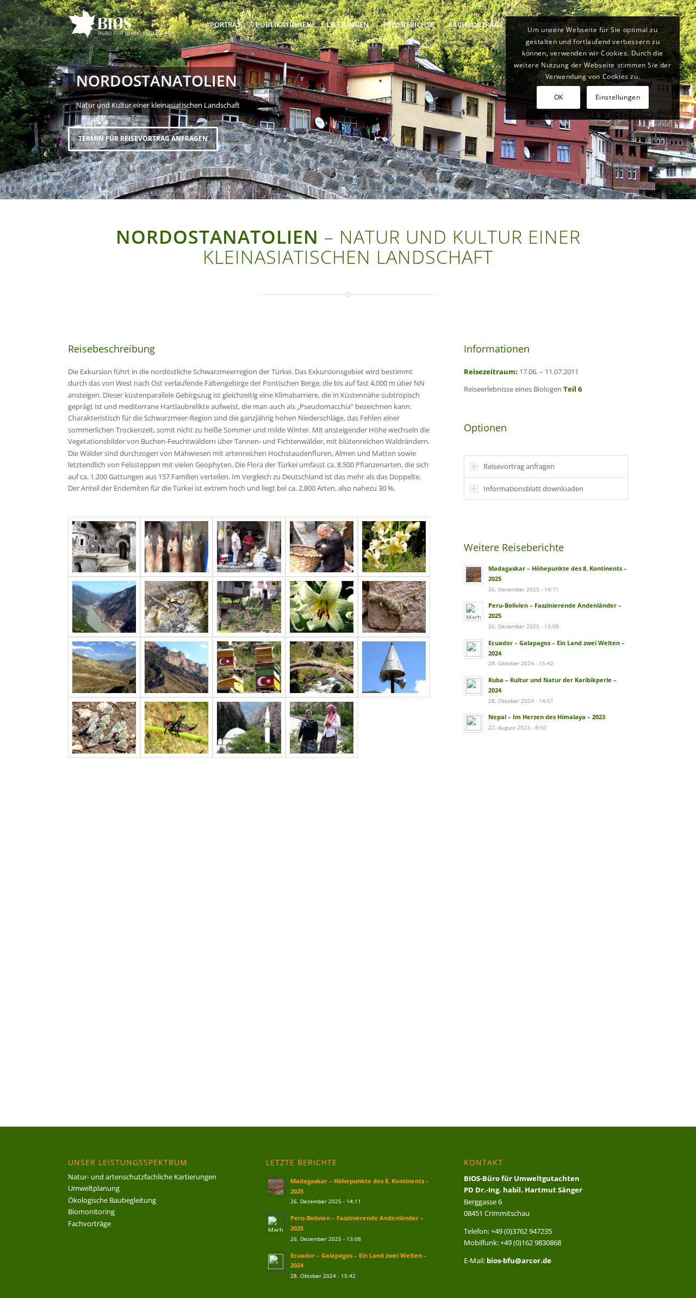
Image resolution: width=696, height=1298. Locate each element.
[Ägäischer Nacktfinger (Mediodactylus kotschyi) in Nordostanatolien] (394, 607)
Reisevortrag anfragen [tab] (519, 466)
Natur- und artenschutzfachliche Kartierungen (142, 1177)
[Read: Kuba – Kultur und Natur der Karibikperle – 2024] (473, 686)
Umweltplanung (94, 1188)
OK (558, 97)
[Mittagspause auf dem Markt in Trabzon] (321, 547)
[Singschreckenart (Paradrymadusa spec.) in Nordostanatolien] (176, 607)
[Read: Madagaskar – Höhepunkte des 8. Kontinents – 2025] (473, 574)
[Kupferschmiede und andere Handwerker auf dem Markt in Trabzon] (249, 547)
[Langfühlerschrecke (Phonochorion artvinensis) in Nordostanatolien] (176, 727)
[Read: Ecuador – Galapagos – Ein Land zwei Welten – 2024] (473, 649)
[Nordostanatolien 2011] (249, 727)
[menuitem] (225, 24)
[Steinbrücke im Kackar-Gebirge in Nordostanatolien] (321, 667)
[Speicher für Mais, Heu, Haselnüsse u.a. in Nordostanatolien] (249, 607)
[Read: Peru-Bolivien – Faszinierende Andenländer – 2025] (473, 611)
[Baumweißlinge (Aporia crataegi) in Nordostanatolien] (104, 727)
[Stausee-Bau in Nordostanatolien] (104, 607)
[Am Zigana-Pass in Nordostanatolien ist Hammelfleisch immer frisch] (176, 547)
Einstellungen (618, 97)
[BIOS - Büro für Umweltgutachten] (134, 24)
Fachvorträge (89, 1223)
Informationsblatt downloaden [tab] (533, 488)
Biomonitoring (91, 1211)
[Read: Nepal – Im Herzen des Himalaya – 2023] (473, 723)
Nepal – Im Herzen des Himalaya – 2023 (546, 717)
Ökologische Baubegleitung (112, 1200)
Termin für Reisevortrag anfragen (143, 138)
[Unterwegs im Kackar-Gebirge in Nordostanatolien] (394, 667)
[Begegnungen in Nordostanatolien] (321, 727)
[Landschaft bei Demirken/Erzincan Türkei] (176, 667)
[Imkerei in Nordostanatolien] (249, 667)
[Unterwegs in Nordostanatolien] (104, 667)
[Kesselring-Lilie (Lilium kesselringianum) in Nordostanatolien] (394, 547)
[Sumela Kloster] (104, 547)
